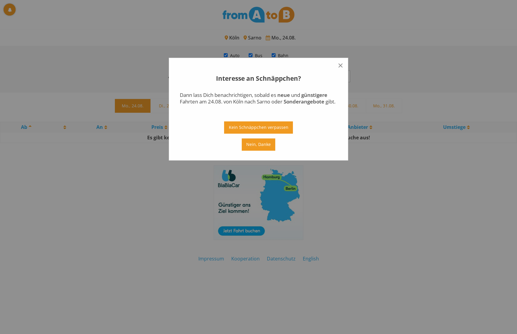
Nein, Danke (258, 144)
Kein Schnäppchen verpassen (258, 127)
